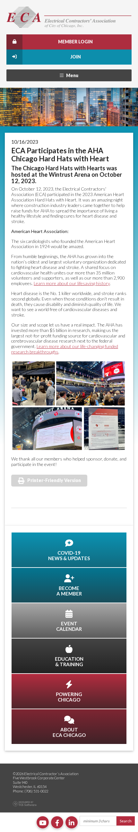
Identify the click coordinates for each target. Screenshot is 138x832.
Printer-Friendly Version (54, 480)
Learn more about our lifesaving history (72, 283)
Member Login (75, 41)
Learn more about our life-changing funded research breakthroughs (64, 349)
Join (75, 56)
